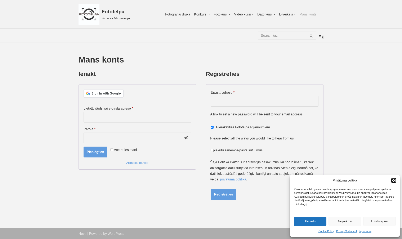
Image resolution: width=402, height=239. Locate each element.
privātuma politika (233, 179)
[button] (394, 180)
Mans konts (307, 14)
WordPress (116, 233)
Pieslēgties (95, 152)
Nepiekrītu (345, 221)
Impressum (365, 231)
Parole (89, 129)
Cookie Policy (326, 231)
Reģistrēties (223, 194)
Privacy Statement (346, 231)
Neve (82, 233)
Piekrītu (310, 221)
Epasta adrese (222, 92)
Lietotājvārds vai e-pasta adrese (108, 108)
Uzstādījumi (379, 221)
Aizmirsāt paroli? (137, 162)
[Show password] (186, 137)
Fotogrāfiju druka (177, 14)
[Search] (311, 36)
